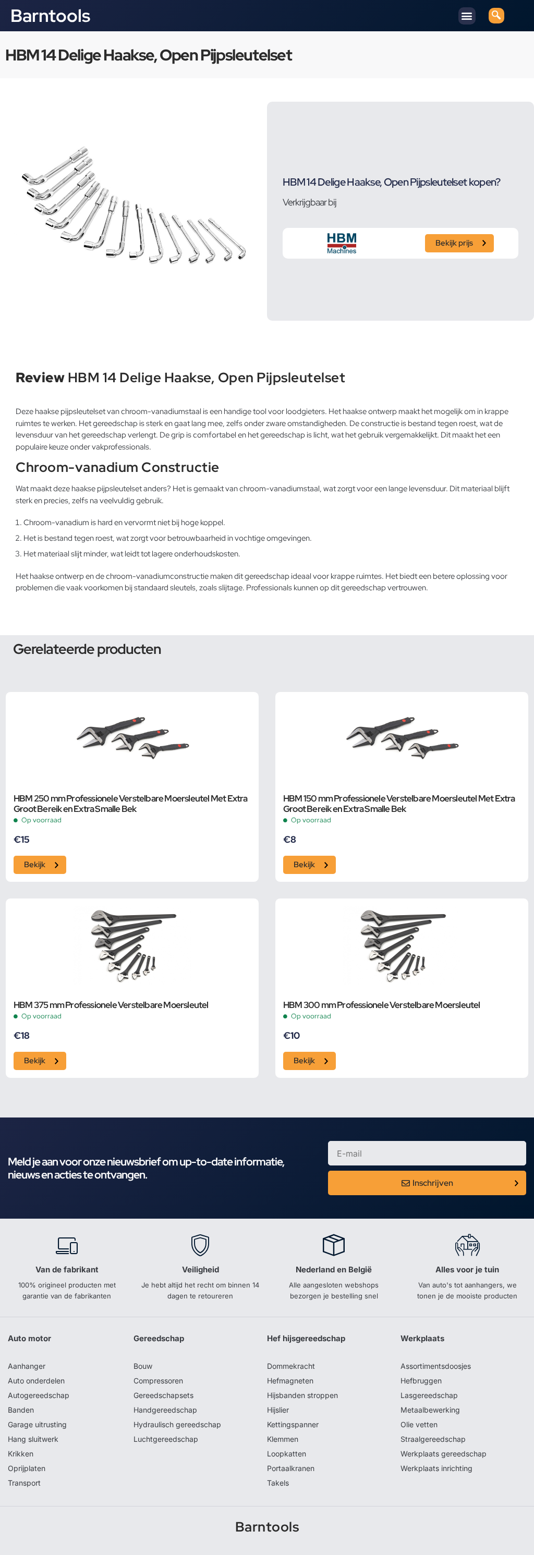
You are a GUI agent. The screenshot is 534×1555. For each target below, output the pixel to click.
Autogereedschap (38, 1395)
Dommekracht (291, 1366)
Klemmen (282, 1439)
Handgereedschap (165, 1409)
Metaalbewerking (430, 1409)
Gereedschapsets (163, 1395)
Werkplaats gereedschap (443, 1453)
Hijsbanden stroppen (302, 1395)
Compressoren (158, 1380)
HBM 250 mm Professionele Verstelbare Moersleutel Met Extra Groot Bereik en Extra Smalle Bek (131, 804)
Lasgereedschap (429, 1395)
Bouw (143, 1366)
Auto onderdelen (36, 1380)
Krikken (20, 1453)
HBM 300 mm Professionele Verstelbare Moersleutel (381, 1005)
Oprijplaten (26, 1468)
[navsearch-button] (496, 15)
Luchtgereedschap (166, 1439)
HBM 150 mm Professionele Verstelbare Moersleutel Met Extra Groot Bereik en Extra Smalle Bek (399, 804)
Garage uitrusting (37, 1424)
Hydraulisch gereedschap (177, 1424)
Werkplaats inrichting (436, 1468)
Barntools (50, 16)
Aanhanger (26, 1366)
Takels (278, 1482)
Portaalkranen (290, 1468)
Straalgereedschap (433, 1439)
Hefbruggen (421, 1380)
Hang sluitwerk (33, 1439)
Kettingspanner (293, 1424)
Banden (21, 1409)
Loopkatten (286, 1453)
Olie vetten (419, 1424)
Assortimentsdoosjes (435, 1366)
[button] (467, 16)
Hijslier (278, 1409)
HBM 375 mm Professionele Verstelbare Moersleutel (111, 1005)
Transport (24, 1482)
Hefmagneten (290, 1380)
